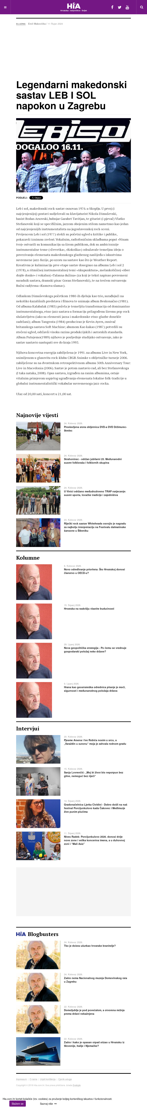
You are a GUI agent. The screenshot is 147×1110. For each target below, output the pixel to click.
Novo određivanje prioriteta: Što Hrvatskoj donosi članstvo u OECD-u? (94, 571)
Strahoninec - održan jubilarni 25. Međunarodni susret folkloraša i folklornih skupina (93, 460)
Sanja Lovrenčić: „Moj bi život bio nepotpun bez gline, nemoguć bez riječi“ (93, 774)
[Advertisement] (73, 52)
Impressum (21, 1079)
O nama (33, 1079)
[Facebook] (112, 7)
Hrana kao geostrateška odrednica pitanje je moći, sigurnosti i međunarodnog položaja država (94, 688)
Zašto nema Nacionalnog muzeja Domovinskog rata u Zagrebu (95, 979)
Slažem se (17, 1103)
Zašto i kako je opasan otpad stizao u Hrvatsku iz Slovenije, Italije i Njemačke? (94, 1044)
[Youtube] (127, 7)
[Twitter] (119, 7)
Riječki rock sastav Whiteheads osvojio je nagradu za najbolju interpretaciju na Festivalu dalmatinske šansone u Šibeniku (95, 527)
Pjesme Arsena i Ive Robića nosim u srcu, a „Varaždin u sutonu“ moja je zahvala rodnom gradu (95, 741)
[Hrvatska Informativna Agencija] (74, 7)
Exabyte (77, 1085)
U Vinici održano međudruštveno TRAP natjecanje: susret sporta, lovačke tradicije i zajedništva (95, 493)
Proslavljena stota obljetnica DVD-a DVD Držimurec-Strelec (95, 428)
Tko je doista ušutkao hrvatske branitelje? (90, 945)
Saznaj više (46, 1103)
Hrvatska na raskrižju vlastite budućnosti (89, 608)
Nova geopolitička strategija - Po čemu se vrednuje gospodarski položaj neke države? (95, 649)
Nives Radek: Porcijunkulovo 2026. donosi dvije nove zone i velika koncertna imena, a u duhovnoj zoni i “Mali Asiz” (94, 840)
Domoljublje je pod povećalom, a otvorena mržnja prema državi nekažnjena (94, 1011)
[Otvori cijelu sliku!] (73, 155)
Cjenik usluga (65, 1079)
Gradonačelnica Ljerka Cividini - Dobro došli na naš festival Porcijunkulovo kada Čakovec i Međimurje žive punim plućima (95, 808)
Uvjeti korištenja (48, 1079)
